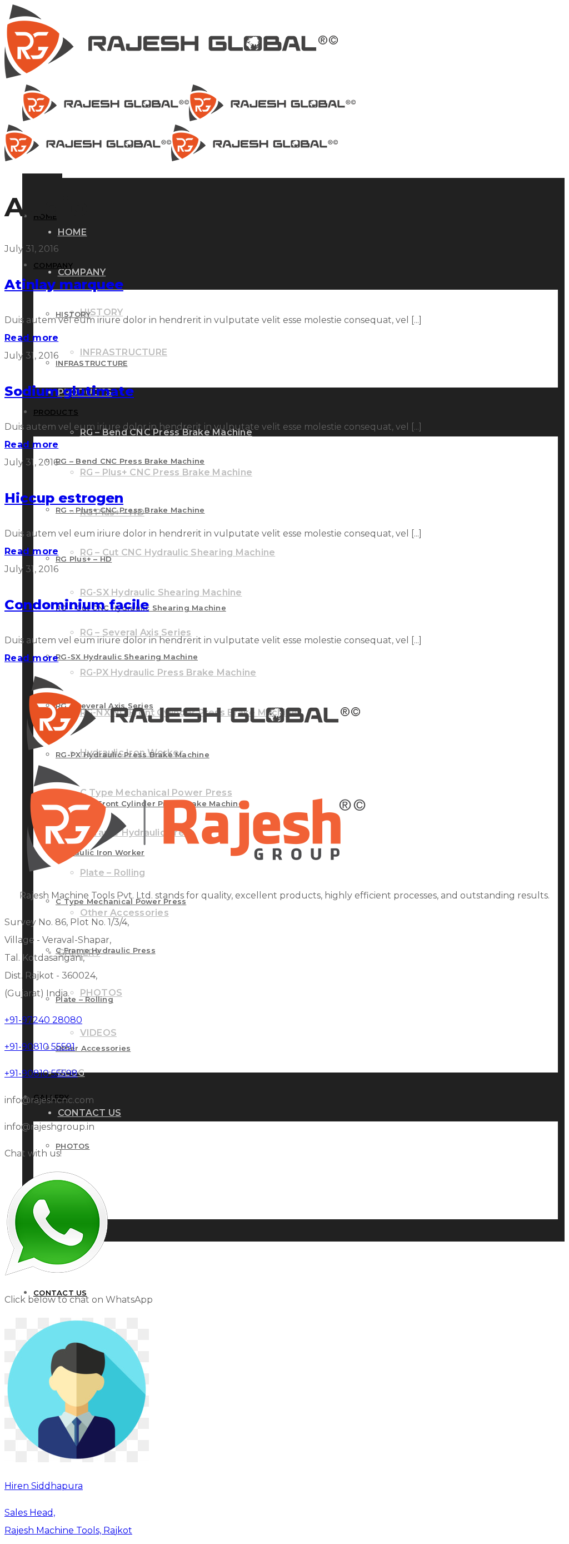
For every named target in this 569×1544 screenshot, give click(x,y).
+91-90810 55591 (39, 1046)
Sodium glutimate (69, 391)
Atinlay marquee (63, 284)
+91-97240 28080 (43, 1020)
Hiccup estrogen (63, 498)
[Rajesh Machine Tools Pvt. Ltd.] (171, 75)
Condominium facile (76, 605)
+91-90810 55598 (41, 1073)
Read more (31, 337)
